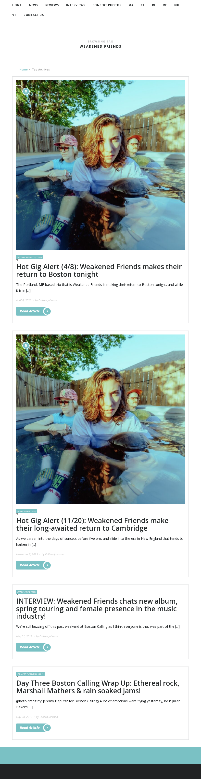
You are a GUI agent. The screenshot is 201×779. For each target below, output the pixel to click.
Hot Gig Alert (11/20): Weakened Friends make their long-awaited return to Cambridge (92, 524)
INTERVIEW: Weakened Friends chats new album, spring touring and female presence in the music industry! (97, 608)
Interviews (75, 5)
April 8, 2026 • (25, 300)
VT (14, 15)
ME (165, 5)
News (33, 5)
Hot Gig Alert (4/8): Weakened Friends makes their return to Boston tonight (99, 270)
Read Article (30, 311)
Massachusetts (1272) (29, 257)
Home (17, 5)
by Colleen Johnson (46, 300)
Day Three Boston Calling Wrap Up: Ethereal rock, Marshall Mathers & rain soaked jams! (97, 686)
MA (130, 5)
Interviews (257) (26, 511)
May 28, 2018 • (25, 717)
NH (176, 5)
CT (143, 5)
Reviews (52, 5)
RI (153, 5)
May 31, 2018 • (25, 636)
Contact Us (33, 15)
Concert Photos (106, 5)
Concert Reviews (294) (30, 673)
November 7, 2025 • (28, 554)
